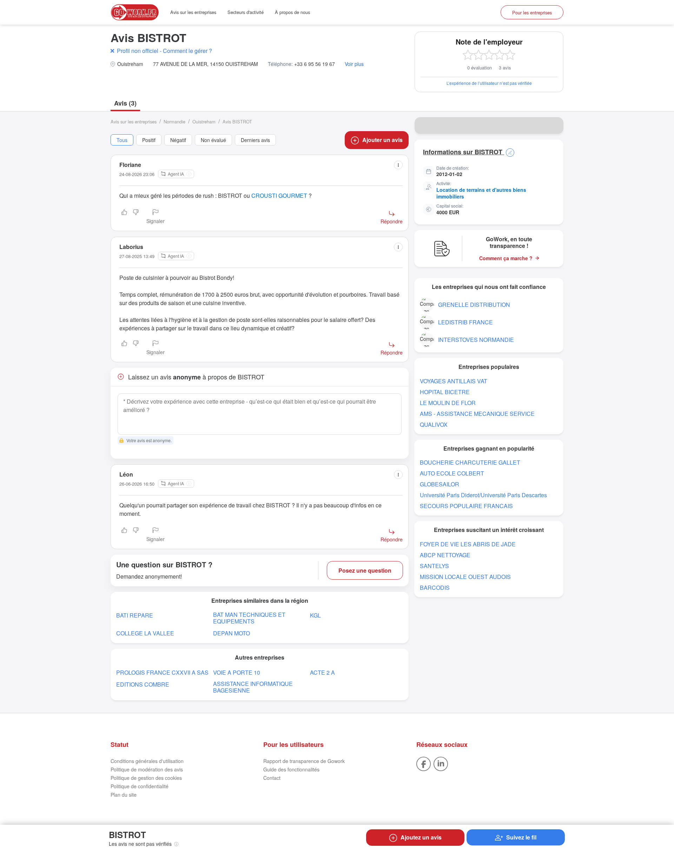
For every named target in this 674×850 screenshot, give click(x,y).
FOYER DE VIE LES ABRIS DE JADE (468, 544)
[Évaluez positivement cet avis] (124, 217)
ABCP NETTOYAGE (445, 555)
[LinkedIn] (441, 763)
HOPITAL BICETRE (445, 392)
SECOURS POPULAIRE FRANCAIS (466, 505)
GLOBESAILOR (439, 484)
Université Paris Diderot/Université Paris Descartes (483, 495)
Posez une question (364, 570)
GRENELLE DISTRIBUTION (474, 304)
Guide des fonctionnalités (291, 769)
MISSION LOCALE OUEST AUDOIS (465, 576)
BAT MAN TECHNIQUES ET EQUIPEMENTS (249, 618)
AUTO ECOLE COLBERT (452, 473)
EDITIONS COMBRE (142, 684)
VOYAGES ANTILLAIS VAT (453, 381)
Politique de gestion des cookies (146, 777)
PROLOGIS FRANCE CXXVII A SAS (162, 672)
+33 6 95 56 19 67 (314, 64)
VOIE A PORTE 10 (236, 672)
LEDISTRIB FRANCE (465, 322)
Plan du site (124, 794)
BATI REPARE (134, 615)
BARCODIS (435, 587)
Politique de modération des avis (147, 769)
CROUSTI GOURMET (279, 195)
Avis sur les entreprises (193, 12)
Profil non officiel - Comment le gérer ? (164, 51)
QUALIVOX (434, 424)
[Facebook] (423, 763)
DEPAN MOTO (231, 633)
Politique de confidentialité (139, 786)
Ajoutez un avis (421, 837)
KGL (315, 615)
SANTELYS (434, 565)
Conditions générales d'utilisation (147, 760)
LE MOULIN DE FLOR (448, 402)
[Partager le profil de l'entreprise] (553, 125)
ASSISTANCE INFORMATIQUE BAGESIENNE (253, 687)
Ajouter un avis (382, 140)
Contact (271, 777)
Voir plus (354, 64)
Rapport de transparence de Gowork (304, 760)
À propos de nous (292, 12)
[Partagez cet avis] (398, 165)
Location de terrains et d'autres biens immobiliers (481, 193)
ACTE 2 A (322, 672)
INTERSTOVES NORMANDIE (476, 339)
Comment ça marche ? (506, 258)
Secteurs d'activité (245, 12)
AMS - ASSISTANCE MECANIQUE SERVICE (477, 413)
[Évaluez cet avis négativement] (136, 217)
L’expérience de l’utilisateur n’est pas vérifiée (489, 83)
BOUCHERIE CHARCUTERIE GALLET (470, 462)
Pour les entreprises (532, 12)
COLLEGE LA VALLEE (145, 633)
